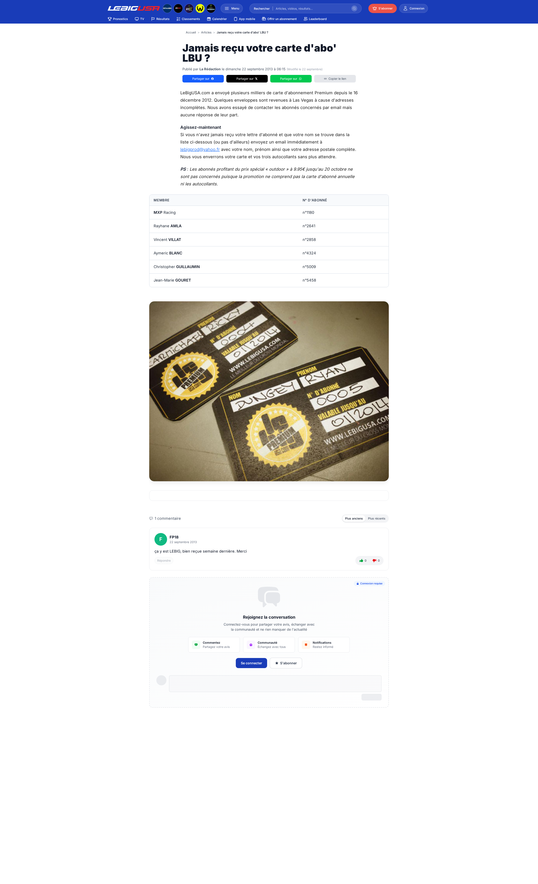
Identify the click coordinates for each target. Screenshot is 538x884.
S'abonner (288, 663)
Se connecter (251, 663)
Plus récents (376, 518)
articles (206, 32)
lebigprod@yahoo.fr (200, 149)
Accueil (191, 32)
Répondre (164, 560)
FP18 (174, 537)
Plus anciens (354, 518)
